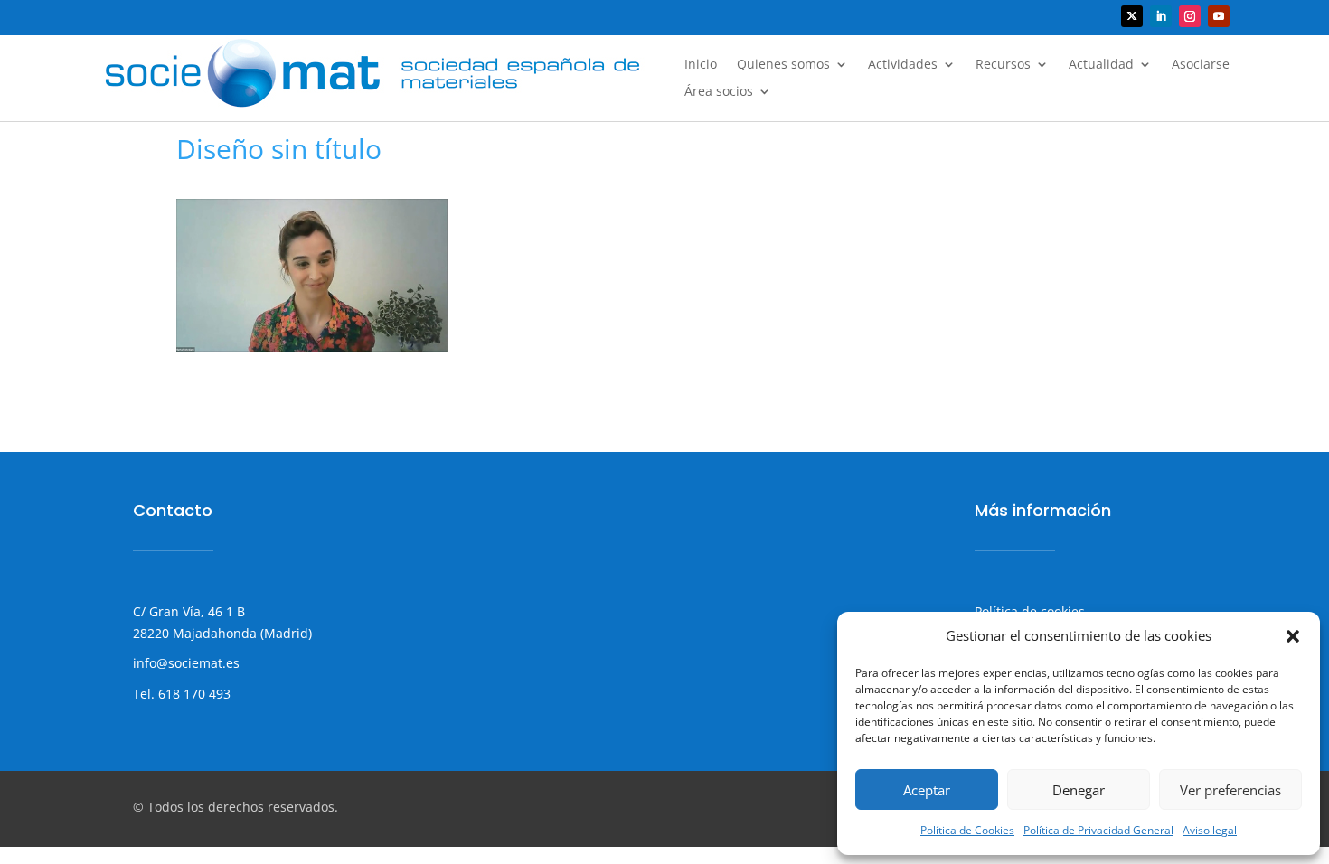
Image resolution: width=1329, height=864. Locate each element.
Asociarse (1201, 65)
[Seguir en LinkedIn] (1161, 16)
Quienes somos (783, 65)
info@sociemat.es (186, 662)
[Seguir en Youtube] (1219, 16)
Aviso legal (1210, 830)
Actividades (903, 65)
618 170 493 (193, 693)
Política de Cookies (967, 830)
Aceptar (926, 790)
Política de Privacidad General (1098, 830)
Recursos (1003, 65)
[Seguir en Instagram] (1190, 16)
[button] (1293, 636)
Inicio (700, 65)
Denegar (1078, 790)
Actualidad (1101, 65)
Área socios (718, 92)
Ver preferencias (1230, 790)
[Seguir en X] (1132, 16)
